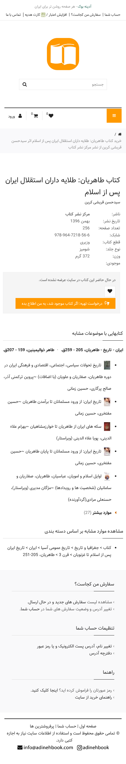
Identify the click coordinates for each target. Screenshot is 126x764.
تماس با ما (13, 14)
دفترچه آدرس (100, 653)
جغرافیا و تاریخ (86, 547)
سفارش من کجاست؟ (86, 14)
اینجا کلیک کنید (45, 690)
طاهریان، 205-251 (39, 554)
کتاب (107, 547)
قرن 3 (64, 554)
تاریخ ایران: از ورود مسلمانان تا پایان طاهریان (64, 451)
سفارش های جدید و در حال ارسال (57, 602)
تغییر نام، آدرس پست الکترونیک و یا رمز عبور (74, 646)
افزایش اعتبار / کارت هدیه (46, 15)
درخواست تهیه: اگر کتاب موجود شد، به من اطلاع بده (62, 303)
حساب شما (112, 14)
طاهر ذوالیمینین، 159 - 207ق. (28, 350)
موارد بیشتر (102, 512)
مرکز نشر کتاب (77, 214)
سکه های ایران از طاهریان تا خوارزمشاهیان (66, 426)
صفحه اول (87, 726)
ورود (12, 116)
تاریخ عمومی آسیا (55, 547)
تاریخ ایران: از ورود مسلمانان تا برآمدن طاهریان (63, 401)
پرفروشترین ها (42, 726)
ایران (33, 547)
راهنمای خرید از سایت (93, 697)
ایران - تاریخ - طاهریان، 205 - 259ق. (92, 350)
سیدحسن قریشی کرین (102, 202)
